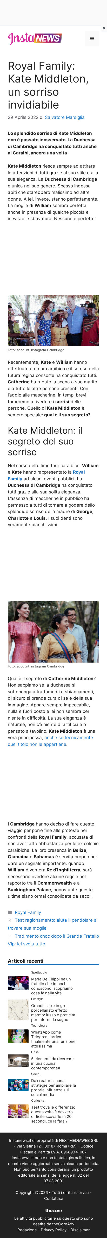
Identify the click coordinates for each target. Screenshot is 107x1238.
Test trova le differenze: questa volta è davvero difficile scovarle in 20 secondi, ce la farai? (53, 1114)
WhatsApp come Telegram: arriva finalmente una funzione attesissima (53, 1039)
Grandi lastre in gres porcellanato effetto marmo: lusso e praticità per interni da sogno (53, 1012)
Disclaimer (80, 1229)
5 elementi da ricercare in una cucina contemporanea (52, 1063)
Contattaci (53, 1198)
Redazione (27, 1229)
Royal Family (28, 912)
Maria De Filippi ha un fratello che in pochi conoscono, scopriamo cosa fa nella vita (52, 986)
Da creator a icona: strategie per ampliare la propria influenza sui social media (53, 1087)
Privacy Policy (53, 1229)
